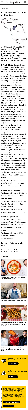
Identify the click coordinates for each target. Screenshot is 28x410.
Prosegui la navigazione (11, 402)
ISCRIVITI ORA (13, 377)
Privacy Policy (8, 406)
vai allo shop (13, 364)
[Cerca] (25, 2)
